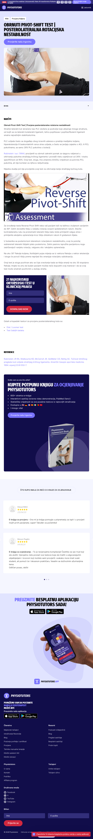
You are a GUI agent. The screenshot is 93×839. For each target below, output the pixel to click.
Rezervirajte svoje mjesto (80, 2)
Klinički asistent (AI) (11, 753)
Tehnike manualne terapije (14, 749)
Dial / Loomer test (15, 327)
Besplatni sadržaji (55, 741)
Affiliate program (10, 780)
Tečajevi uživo (54, 773)
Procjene (7, 745)
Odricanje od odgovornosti (30, 832)
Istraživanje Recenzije (12, 734)
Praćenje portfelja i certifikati (15, 741)
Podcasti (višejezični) (56, 730)
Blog (5, 738)
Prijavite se (13, 823)
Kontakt (7, 773)
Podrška (7, 776)
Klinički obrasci (10, 757)
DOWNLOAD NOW (19, 309)
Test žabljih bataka (15, 330)
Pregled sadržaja (55, 738)
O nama (7, 769)
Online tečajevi (54, 769)
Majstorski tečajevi (11, 730)
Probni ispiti (53, 745)
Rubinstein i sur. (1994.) (14, 153)
